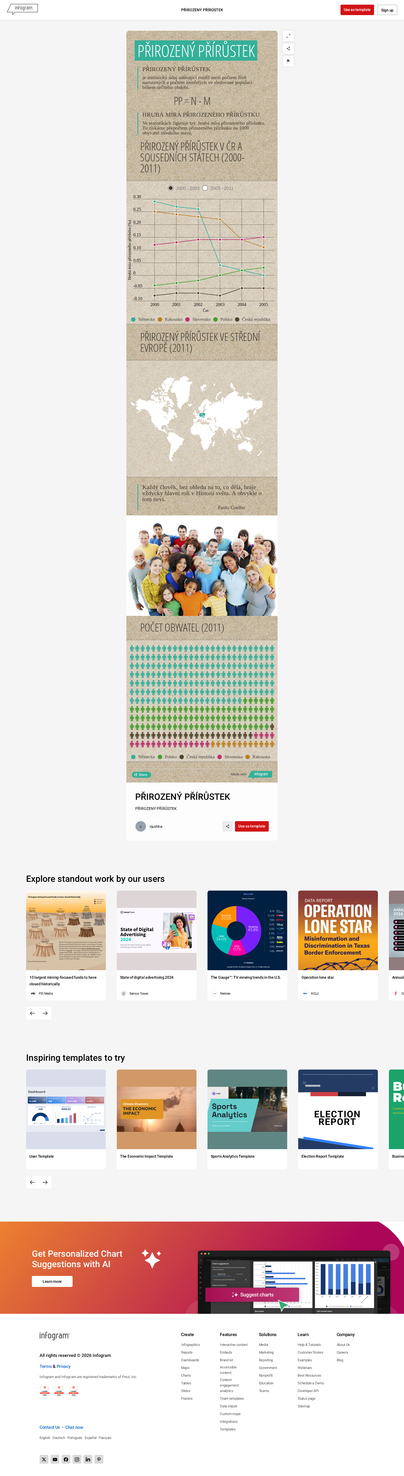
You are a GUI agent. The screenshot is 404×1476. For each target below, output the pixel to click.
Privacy (64, 1366)
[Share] (288, 48)
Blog (340, 1360)
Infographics (190, 1345)
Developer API (308, 1391)
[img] (202, 674)
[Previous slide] (32, 1013)
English (45, 1438)
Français (105, 1438)
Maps (185, 1368)
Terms (46, 1366)
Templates (228, 1429)
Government (268, 1368)
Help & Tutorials (309, 1345)
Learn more (52, 1281)
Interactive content (233, 1345)
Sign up (387, 10)
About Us (343, 1345)
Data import (228, 1406)
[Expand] (288, 36)
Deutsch (58, 1438)
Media (263, 1345)
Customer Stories (310, 1352)
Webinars (305, 1368)
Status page (307, 1398)
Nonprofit (266, 1375)
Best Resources (309, 1375)
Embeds (226, 1352)
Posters (187, 1398)
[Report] (288, 61)
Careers (342, 1352)
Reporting (266, 1360)
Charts (186, 1375)
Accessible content (228, 1370)
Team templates (232, 1398)
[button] (144, 319)
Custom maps (230, 1414)
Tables (186, 1383)
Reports (187, 1352)
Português (74, 1438)
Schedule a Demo (311, 1383)
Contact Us (50, 1427)
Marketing (266, 1352)
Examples (305, 1360)
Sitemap (304, 1406)
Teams (264, 1391)
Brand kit (226, 1360)
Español (90, 1438)
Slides (185, 1391)
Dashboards (190, 1360)
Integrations (228, 1421)
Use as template (357, 9)
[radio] (185, 188)
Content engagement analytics (229, 1385)
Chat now (74, 1427)
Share (143, 775)
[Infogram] (22, 10)
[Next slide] (45, 1013)
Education (266, 1383)
